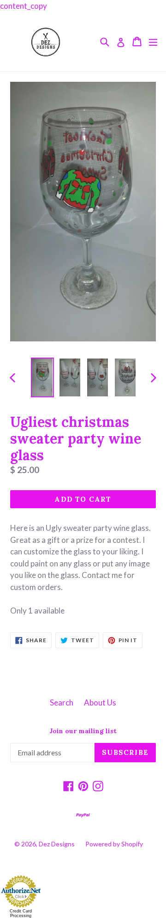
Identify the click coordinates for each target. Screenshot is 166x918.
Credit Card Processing (21, 913)
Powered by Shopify (114, 844)
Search (61, 702)
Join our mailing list (83, 731)
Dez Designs (57, 844)
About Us (100, 702)
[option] (42, 377)
